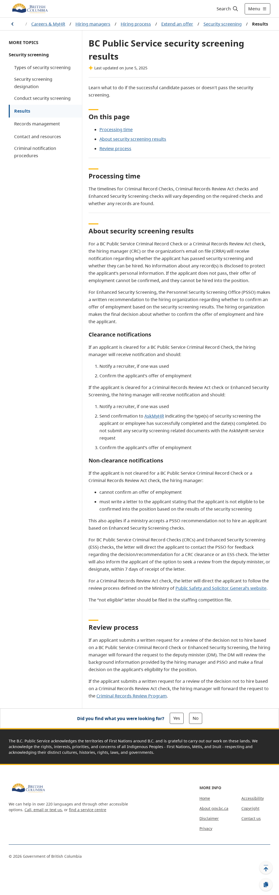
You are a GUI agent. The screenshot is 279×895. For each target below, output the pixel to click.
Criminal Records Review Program (131, 696)
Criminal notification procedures (35, 152)
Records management (37, 124)
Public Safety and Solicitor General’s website (220, 588)
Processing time (116, 129)
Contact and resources (37, 137)
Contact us (251, 818)
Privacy (205, 828)
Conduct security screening (42, 98)
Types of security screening (42, 67)
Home (204, 798)
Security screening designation (33, 83)
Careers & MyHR (48, 24)
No (196, 718)
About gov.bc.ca (213, 808)
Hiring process (136, 24)
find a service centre (87, 809)
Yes (176, 718)
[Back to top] (265, 867)
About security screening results (132, 139)
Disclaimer (209, 818)
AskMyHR (154, 416)
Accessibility (252, 798)
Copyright (250, 808)
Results (22, 111)
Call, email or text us (43, 809)
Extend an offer (177, 24)
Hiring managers (92, 24)
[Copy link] (265, 884)
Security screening (223, 24)
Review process (115, 149)
